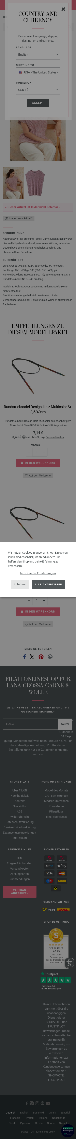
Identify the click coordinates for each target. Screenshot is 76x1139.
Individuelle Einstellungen (38, 572)
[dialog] (38, 569)
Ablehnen (20, 584)
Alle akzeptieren (48, 584)
